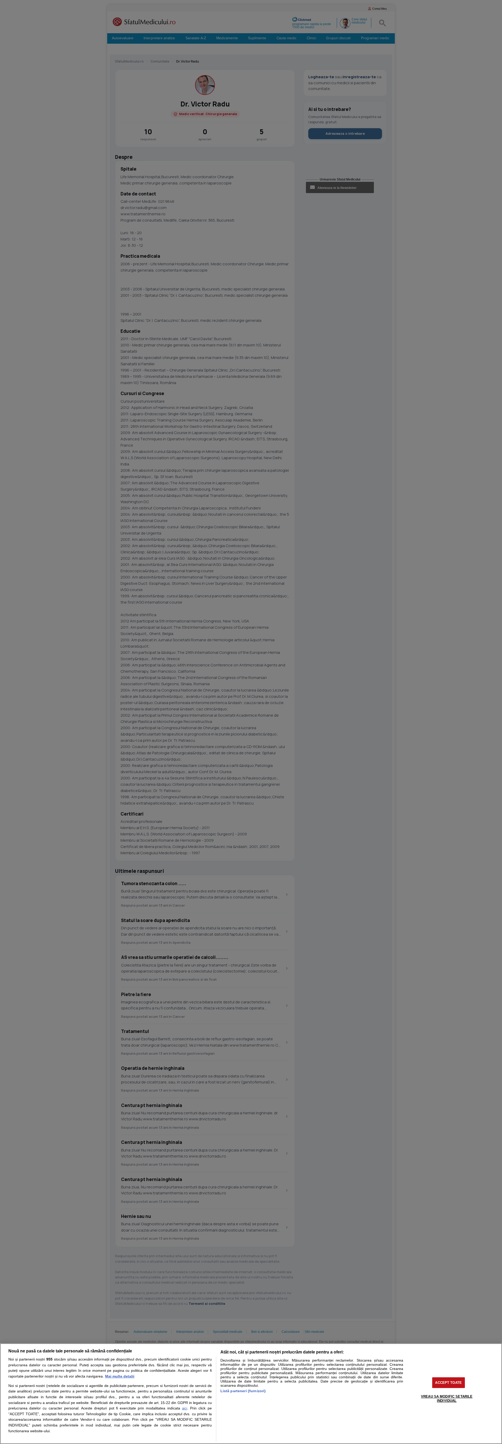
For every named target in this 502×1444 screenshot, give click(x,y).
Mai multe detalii (119, 1376)
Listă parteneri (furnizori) (243, 1391)
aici (184, 1408)
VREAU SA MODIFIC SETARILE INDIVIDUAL (446, 1399)
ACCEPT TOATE (448, 1383)
